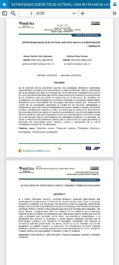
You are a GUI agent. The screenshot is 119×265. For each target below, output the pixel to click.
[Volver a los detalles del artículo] (4, 4)
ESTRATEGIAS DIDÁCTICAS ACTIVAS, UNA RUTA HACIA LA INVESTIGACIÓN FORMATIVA (65, 4)
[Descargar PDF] (114, 4)
